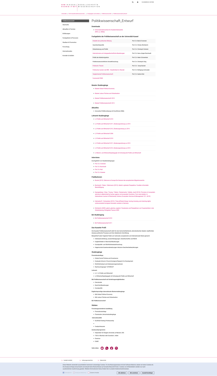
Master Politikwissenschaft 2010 (105, 98)
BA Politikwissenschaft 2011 (103, 223)
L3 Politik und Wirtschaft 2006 (104, 133)
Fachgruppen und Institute (93, 13)
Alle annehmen (134, 373)
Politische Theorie (98, 66)
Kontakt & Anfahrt (68, 55)
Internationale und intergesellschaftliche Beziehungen (109, 53)
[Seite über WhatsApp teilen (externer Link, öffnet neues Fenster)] (106, 349)
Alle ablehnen (122, 373)
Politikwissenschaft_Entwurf (120, 13)
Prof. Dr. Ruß (99, 169)
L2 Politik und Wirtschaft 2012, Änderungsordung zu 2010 (112, 128)
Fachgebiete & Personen (70, 38)
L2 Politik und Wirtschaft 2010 (104, 119)
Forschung (66, 47)
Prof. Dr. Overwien (100, 164)
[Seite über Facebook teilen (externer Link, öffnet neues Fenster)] (111, 349)
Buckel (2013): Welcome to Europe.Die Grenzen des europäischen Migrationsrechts (119, 180)
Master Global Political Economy (105, 88)
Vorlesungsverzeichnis (87, 360)
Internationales (67, 51)
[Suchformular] (133, 2)
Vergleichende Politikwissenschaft (103, 74)
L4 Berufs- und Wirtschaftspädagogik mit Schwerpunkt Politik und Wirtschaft (118, 153)
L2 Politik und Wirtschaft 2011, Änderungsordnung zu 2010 (112, 124)
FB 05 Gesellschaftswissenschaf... (76, 13)
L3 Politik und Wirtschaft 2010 (104, 138)
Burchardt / (98, 185)
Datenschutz (103, 360)
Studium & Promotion (69, 42)
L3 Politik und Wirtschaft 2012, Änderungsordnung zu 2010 (112, 148)
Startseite (66, 25)
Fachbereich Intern (148, 2)
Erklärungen (66, 33)
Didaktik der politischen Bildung (102, 41)
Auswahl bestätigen (147, 373)
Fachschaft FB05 (98, 78)
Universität (64, 13)
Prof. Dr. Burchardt (100, 166)
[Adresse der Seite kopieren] (116, 349)
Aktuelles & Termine (69, 29)
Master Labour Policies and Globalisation (107, 93)
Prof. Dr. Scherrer (100, 172)
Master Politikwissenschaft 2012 (105, 103)
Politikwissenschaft (106, 13)
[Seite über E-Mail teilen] (102, 349)
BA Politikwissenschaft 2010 (103, 218)
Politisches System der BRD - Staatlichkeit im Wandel (108, 70)
